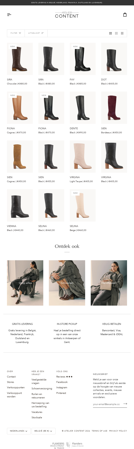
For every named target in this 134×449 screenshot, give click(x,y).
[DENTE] (83, 108)
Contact (11, 376)
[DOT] (114, 59)
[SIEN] (114, 108)
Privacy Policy (118, 431)
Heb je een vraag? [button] (38, 373)
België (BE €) (42, 431)
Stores (10, 382)
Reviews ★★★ (64, 376)
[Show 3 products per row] (116, 33)
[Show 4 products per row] (123, 33)
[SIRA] (51, 59)
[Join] (124, 404)
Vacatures (37, 412)
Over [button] (10, 371)
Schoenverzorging (42, 388)
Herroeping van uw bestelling (40, 404)
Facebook (62, 382)
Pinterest (61, 393)
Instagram (61, 387)
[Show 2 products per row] (111, 33)
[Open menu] (12, 14)
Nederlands (17, 431)
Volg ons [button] (62, 371)
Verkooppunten (16, 387)
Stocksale (37, 417)
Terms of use (99, 431)
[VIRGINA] (83, 156)
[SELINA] (51, 205)
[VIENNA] (20, 205)
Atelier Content (74, 431)
